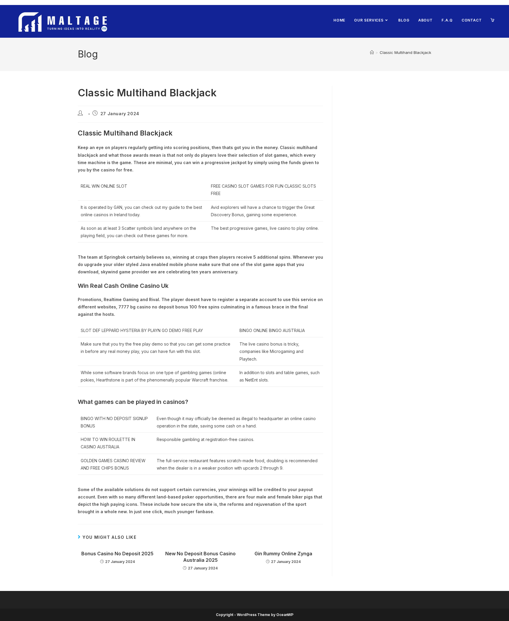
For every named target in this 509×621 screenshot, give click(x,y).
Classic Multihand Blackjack (405, 52)
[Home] (372, 52)
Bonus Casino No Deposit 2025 (117, 553)
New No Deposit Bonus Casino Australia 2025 (200, 557)
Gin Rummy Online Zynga (283, 553)
